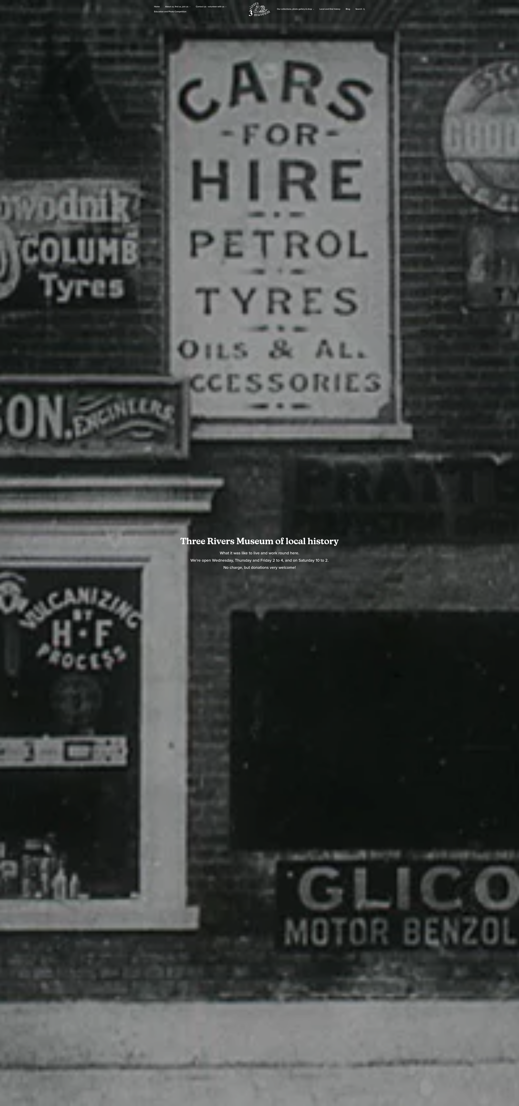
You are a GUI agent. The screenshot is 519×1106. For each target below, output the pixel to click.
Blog (348, 9)
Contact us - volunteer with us (210, 6)
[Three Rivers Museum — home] (259, 9)
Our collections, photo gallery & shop (294, 9)
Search (358, 9)
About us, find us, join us (176, 6)
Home (157, 6)
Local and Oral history (330, 9)
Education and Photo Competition (170, 11)
